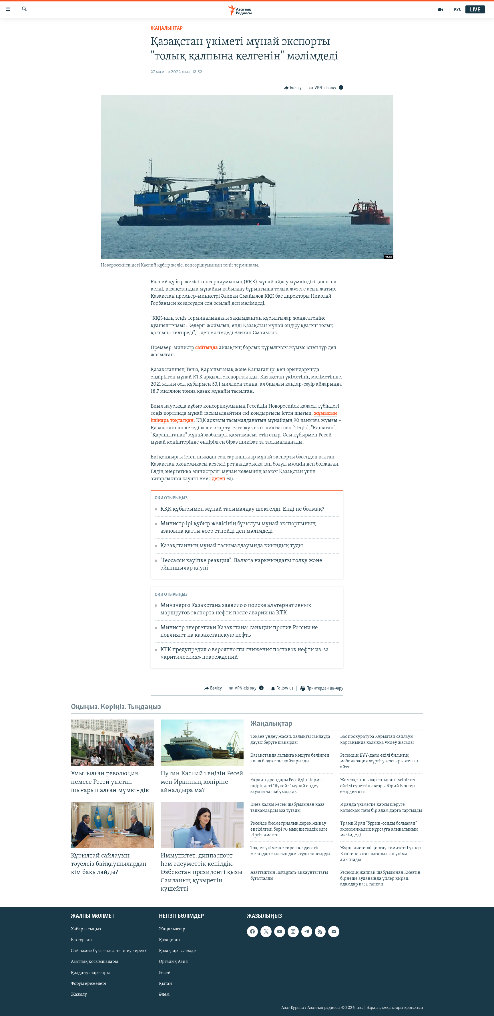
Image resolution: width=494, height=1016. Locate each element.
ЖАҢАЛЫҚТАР (167, 28)
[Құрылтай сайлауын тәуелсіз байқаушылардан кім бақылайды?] (112, 825)
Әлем (164, 994)
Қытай (165, 983)
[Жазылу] (333, 931)
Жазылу (79, 994)
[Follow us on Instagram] (293, 931)
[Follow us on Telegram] (306, 931)
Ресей (165, 972)
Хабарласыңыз (86, 929)
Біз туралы (81, 940)
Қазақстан (169, 940)
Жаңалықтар (172, 929)
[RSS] (320, 931)
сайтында (206, 347)
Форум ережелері (88, 983)
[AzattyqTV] (440, 9)
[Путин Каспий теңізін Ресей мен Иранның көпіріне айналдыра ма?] (202, 743)
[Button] (293, 88)
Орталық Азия (173, 961)
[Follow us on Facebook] (252, 931)
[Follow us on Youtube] (279, 931)
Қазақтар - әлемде (177, 951)
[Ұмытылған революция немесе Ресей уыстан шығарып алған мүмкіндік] (112, 743)
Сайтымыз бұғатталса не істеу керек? (108, 951)
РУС (457, 9)
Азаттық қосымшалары (94, 961)
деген (218, 479)
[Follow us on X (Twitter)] (265, 931)
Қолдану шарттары (90, 972)
